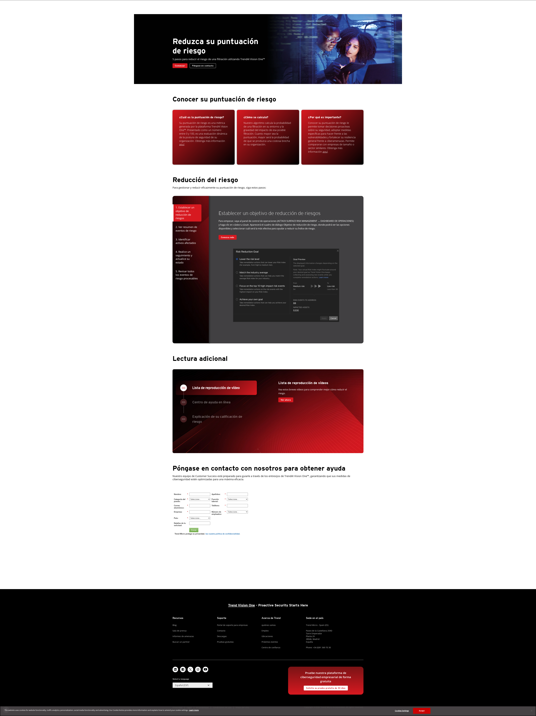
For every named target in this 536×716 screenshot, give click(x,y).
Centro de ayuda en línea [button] (211, 402)
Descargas (222, 636)
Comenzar (180, 66)
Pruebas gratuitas (225, 642)
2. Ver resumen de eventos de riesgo (186, 228)
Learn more (194, 710)
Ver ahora (284, 399)
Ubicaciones (267, 636)
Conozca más (226, 236)
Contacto (221, 630)
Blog (175, 625)
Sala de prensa (179, 630)
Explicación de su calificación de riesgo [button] (217, 419)
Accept (422, 710)
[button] (193, 685)
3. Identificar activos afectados (186, 241)
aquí (181, 144)
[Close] (531, 711)
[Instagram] (198, 669)
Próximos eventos (270, 642)
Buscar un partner (181, 642)
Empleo (265, 630)
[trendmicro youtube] (205, 669)
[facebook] (183, 669)
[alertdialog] (268, 711)
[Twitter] (190, 669)
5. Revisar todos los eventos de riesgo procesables (187, 275)
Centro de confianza (271, 647)
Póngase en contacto (203, 66)
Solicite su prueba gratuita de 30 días (324, 687)
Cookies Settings (402, 710)
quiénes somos (269, 625)
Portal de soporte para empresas (232, 625)
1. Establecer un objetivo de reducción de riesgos (185, 213)
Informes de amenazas (183, 636)
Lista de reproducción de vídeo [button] (216, 388)
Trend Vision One (241, 605)
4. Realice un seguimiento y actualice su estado (184, 257)
